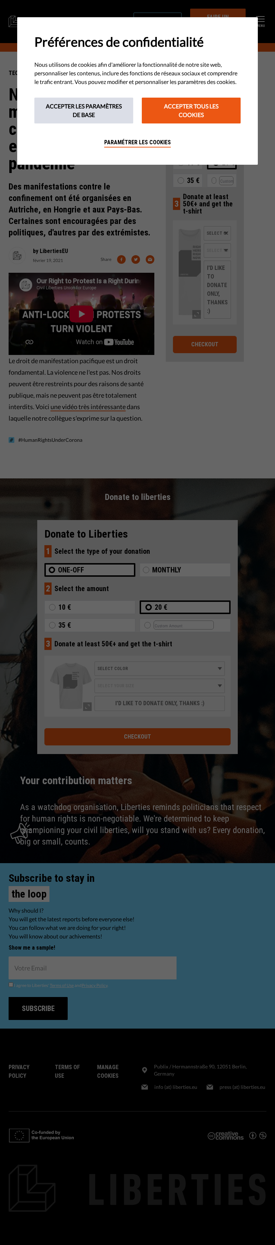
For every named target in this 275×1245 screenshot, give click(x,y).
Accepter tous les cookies (191, 110)
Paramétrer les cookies (137, 142)
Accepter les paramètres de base (84, 110)
